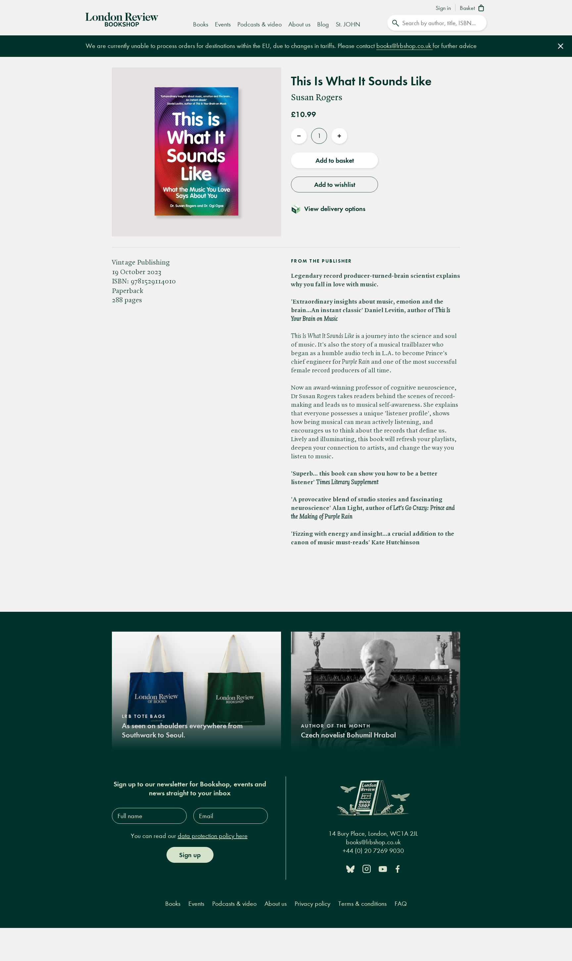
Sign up (190, 855)
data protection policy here (213, 836)
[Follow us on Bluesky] (350, 868)
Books (200, 24)
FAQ (401, 903)
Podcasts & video (259, 24)
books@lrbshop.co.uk (404, 46)
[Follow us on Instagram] (366, 868)
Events (223, 24)
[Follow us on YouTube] (383, 868)
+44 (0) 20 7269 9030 (373, 850)
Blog (323, 24)
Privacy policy (312, 903)
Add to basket (334, 160)
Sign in (443, 8)
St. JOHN (348, 24)
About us (299, 24)
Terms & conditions (362, 903)
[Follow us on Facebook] (397, 868)
